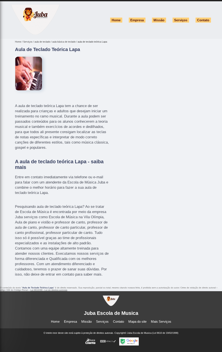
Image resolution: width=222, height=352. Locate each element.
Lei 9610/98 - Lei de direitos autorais (48, 290)
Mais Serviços (161, 321)
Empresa (137, 20)
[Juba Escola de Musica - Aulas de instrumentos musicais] (35, 34)
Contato (203, 20)
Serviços (180, 20)
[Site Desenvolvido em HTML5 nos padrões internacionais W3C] (108, 341)
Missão (158, 20)
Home (116, 20)
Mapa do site (137, 321)
